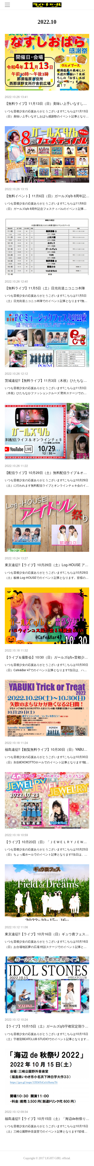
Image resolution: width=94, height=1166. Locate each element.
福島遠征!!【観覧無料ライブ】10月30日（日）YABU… (46, 749)
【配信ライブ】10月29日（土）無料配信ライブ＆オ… (46, 472)
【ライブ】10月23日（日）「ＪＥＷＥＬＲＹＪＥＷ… (46, 841)
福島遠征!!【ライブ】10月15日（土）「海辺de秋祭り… (47, 1118)
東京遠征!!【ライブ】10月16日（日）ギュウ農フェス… (47, 933)
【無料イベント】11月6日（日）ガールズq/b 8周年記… (47, 195)
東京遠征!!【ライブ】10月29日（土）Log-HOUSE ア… (46, 564)
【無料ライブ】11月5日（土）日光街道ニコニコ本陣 (45, 287)
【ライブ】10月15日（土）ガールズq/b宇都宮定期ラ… (46, 1026)
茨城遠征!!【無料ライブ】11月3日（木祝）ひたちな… (46, 380)
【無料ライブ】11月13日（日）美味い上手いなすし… (46, 103)
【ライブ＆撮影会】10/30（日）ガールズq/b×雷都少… (46, 657)
